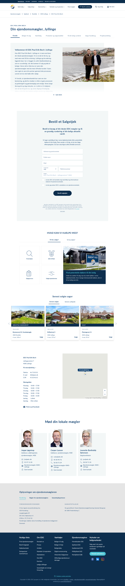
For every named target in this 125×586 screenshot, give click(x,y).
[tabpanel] (62, 265)
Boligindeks (58, 548)
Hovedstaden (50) (77, 541)
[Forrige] (9, 324)
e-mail (77, 208)
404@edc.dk (34, 375)
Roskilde (34, 14)
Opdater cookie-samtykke (63, 576)
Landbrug (34, 1)
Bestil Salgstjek (24, 545)
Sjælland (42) (76, 545)
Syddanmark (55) (77, 548)
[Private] (13, 7)
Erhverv (28, 1)
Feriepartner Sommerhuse (23, 552)
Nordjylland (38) (77, 554)
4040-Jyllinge (44, 14)
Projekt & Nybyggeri (50, 1)
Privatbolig (21, 1)
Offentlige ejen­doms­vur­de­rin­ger (62, 559)
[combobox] (62, 151)
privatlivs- (66, 579)
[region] (85, 376)
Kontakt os (40, 541)
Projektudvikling (105, 36)
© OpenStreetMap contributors (99, 397)
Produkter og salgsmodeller (54, 36)
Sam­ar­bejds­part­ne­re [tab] (58, 498)
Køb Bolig (38, 36)
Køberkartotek (24, 548)
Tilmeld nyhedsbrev (97, 553)
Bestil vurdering (86, 7)
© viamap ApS (88, 397)
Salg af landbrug (90, 36)
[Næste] (115, 324)
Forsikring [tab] (22, 498)
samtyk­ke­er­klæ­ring (66, 581)
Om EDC (40, 558)
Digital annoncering (60, 551)
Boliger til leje (58, 545)
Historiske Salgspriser (61, 554)
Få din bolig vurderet (74, 36)
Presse (39, 545)
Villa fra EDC (16, 329)
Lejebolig (40, 1)
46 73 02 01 (34, 372)
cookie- (71, 579)
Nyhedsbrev (41, 554)
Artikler (39, 548)
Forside (15, 35)
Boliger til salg (26, 36)
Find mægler (71, 7)
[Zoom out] (105, 394)
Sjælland (26, 14)
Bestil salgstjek (62, 193)
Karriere (39, 561)
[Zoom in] (105, 390)
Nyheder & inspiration (44, 551)
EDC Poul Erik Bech (57, 14)
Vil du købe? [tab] (71, 240)
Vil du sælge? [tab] (54, 240)
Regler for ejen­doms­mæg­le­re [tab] (38, 498)
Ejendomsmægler (16, 14)
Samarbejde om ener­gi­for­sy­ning (44, 569)
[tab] (54, 301)
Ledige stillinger (42, 564)
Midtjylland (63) (77, 551)
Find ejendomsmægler (26, 541)
